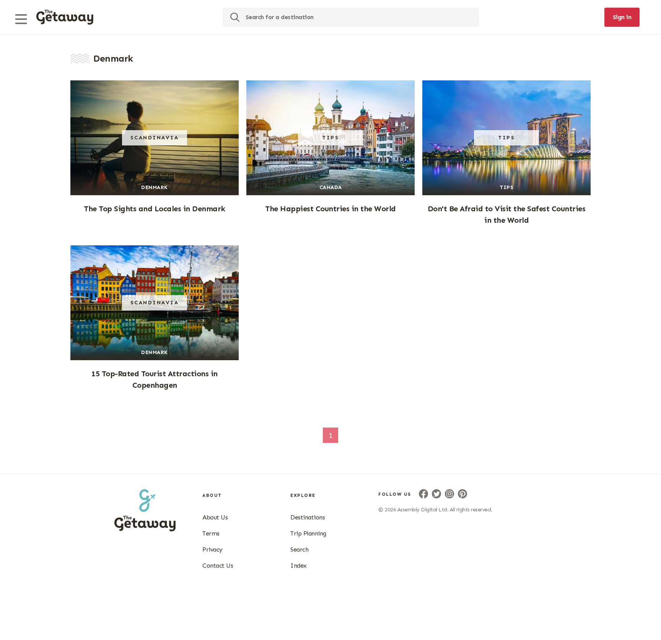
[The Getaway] (145, 529)
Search (299, 549)
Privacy (212, 549)
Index (298, 565)
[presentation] (64, 17)
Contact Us (217, 565)
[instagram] (449, 493)
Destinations (307, 517)
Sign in (622, 17)
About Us (215, 517)
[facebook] (423, 493)
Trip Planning (308, 533)
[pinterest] (462, 493)
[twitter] (436, 493)
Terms (211, 533)
